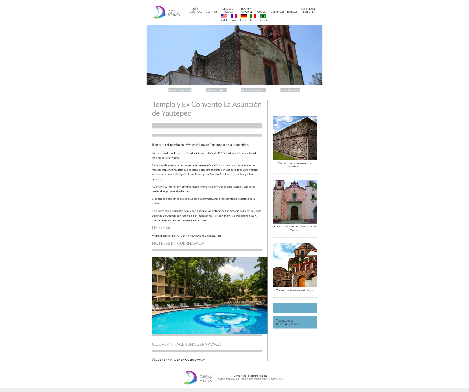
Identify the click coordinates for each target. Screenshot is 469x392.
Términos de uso (258, 375)
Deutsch (243, 20)
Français (233, 20)
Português (263, 20)
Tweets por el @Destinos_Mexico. (288, 322)
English (224, 20)
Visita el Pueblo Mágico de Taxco (295, 289)
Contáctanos (241, 375)
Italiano (253, 20)
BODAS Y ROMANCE (246, 10)
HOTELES (292, 11)
